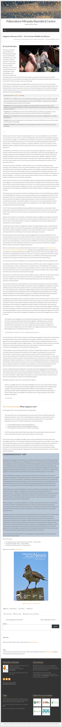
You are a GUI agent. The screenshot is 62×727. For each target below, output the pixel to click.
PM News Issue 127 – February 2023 (31, 603)
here (4, 706)
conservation (13, 608)
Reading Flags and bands (28, 39)
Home (20, 39)
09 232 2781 (12, 670)
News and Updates (34, 614)
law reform (22, 608)
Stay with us (46, 675)
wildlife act (29, 608)
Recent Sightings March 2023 (14, 619)
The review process (11, 406)
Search (5, 623)
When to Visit (49, 651)
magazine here (18, 549)
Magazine (26, 614)
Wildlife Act (16, 95)
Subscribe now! (34, 642)
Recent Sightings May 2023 (49, 619)
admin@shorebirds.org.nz (9, 684)
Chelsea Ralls (8, 614)
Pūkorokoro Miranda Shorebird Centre (31, 21)
